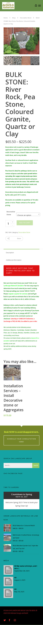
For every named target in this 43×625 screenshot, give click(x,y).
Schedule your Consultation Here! (21, 440)
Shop (14, 18)
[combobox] (28, 214)
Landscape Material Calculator (14, 286)
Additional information (13, 260)
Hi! (15, 578)
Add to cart (24, 223)
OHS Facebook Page (13, 473)
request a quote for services (18, 294)
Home (6, 18)
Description (10, 253)
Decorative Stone (25, 18)
